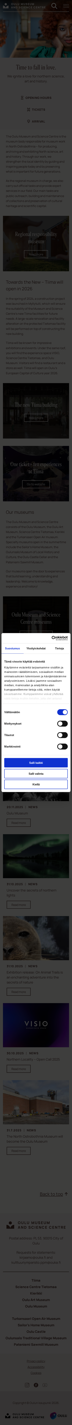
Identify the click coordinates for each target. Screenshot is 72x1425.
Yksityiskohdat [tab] (36, 648)
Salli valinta (36, 773)
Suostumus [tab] (12, 648)
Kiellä (36, 784)
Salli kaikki (36, 762)
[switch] (62, 724)
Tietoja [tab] (59, 648)
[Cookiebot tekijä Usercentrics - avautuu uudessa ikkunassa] (52, 638)
